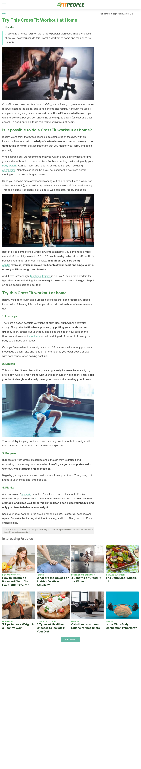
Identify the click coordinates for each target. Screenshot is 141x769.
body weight (9, 165)
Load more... (70, 639)
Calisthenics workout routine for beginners (85, 626)
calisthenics (8, 170)
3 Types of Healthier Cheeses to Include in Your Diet (51, 628)
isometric (26, 494)
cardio (6, 265)
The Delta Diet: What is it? (121, 579)
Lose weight (8, 621)
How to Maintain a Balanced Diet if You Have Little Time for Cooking (15, 581)
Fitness (5, 13)
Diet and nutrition (11, 575)
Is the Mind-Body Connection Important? (121, 626)
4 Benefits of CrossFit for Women (86, 579)
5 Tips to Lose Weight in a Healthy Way (18, 626)
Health (40, 575)
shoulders (34, 336)
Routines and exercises (83, 575)
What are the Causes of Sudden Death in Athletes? (53, 581)
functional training (40, 276)
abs (37, 498)
